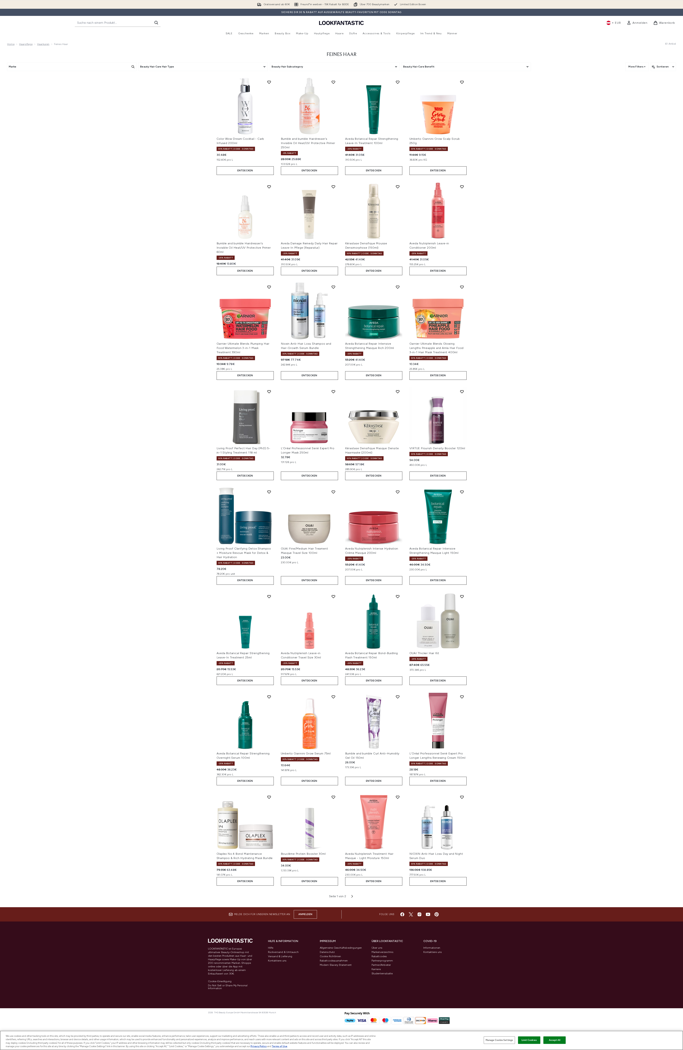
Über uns (377, 947)
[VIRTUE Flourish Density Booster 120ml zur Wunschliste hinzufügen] (462, 391)
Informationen (431, 947)
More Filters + (637, 66)
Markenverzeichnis (382, 952)
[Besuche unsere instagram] (419, 914)
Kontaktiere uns (277, 960)
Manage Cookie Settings (499, 1040)
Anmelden (305, 914)
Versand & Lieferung (280, 956)
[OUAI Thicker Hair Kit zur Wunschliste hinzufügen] (462, 596)
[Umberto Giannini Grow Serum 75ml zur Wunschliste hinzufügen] (333, 697)
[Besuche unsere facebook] (402, 914)
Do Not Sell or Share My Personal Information (227, 987)
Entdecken (245, 170)
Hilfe (270, 947)
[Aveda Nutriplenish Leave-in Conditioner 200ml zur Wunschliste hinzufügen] (462, 186)
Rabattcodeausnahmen (334, 960)
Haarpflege (25, 44)
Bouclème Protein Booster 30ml (303, 853)
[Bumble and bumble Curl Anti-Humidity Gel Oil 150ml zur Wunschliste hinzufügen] (397, 697)
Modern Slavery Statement (336, 964)
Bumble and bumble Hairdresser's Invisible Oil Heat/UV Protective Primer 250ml (308, 143)
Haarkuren (43, 44)
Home (10, 44)
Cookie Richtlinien (330, 956)
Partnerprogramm (382, 960)
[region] (341, 1040)
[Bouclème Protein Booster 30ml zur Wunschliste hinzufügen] (333, 797)
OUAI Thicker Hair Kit (424, 653)
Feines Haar (342, 54)
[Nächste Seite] (352, 896)
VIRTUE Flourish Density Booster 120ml (437, 448)
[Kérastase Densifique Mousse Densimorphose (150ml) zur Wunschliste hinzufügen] (397, 186)
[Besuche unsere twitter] (411, 914)
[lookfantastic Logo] (341, 23)
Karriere (376, 969)
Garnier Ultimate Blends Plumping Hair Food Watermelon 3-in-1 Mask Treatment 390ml (243, 348)
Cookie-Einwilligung (220, 981)
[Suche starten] (156, 23)
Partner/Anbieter (381, 964)
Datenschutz (327, 952)
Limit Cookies (529, 1040)
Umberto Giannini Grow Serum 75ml (306, 753)
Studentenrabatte (382, 973)
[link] (637, 22)
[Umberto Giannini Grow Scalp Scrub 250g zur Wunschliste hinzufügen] (462, 82)
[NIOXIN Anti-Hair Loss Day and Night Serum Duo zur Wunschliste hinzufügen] (462, 797)
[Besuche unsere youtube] (428, 914)
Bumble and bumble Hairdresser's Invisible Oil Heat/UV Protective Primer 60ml (244, 248)
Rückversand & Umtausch (283, 952)
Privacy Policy (259, 1046)
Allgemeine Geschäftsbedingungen (341, 947)
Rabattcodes (379, 956)
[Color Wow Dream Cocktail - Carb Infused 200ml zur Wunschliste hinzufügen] (269, 82)
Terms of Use (279, 1046)
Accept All (554, 1040)
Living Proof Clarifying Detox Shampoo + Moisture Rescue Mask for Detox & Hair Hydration (244, 553)
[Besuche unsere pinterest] (436, 914)
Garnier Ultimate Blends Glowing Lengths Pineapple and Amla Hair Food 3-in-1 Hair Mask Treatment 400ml (436, 348)
